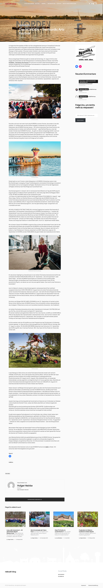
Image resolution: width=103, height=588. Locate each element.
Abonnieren (80, 120)
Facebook (61, 576)
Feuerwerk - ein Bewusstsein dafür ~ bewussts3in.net (88, 81)
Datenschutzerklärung (93, 585)
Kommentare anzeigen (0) (35, 499)
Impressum (83, 585)
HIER (46, 447)
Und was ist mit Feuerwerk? (86, 83)
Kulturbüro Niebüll (84, 89)
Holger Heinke (24, 485)
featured (7, 473)
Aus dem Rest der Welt (24, 25)
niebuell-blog (10, 3)
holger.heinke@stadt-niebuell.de (22, 489)
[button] (91, 4)
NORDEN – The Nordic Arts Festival (19, 62)
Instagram (61, 574)
